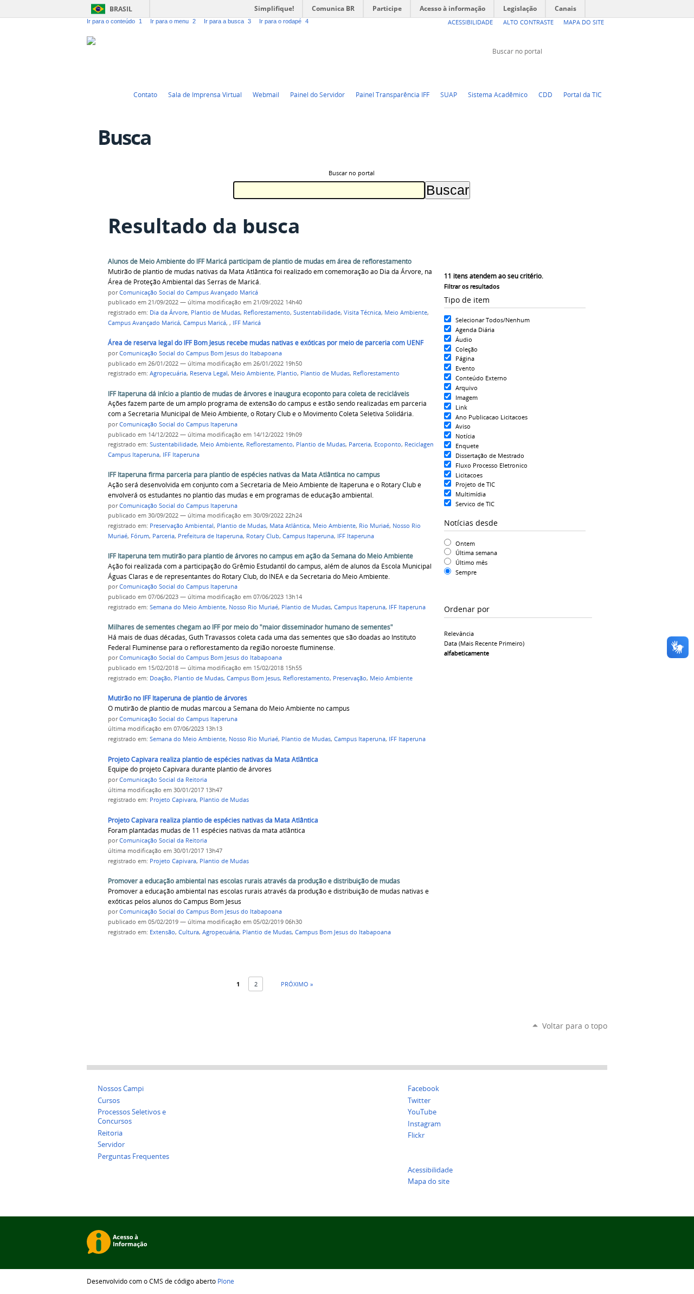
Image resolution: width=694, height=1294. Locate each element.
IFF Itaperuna (181, 454)
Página (464, 358)
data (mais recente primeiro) (484, 643)
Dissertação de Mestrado (489, 455)
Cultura (188, 932)
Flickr (588, 71)
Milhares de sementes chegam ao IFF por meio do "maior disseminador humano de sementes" (250, 627)
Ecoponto (387, 444)
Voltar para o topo (574, 1026)
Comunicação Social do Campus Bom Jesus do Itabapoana (200, 353)
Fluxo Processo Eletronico (491, 465)
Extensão (162, 932)
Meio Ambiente (405, 312)
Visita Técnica (362, 312)
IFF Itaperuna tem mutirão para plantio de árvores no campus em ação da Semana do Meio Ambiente (260, 555)
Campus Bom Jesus (253, 678)
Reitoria (110, 1133)
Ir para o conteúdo (114, 21)
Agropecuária (168, 373)
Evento (465, 368)
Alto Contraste (528, 22)
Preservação (350, 678)
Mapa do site (428, 1181)
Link (461, 407)
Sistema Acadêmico (498, 94)
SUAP (448, 94)
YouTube (561, 71)
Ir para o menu (173, 21)
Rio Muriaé (374, 526)
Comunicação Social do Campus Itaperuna (178, 424)
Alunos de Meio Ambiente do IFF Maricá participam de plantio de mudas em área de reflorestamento (260, 261)
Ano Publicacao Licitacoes (491, 417)
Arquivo (466, 388)
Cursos (109, 1100)
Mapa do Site (583, 22)
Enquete (467, 446)
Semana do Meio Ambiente (188, 607)
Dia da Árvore (169, 312)
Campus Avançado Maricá (144, 323)
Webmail (266, 94)
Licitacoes (469, 475)
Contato (145, 94)
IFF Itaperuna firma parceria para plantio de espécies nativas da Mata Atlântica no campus (244, 474)
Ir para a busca (227, 21)
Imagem (466, 397)
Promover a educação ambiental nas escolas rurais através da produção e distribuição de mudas (254, 880)
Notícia (465, 436)
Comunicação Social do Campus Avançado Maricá (188, 292)
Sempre (466, 572)
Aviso (463, 426)
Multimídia (470, 494)
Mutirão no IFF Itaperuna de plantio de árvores (177, 698)
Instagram (601, 71)
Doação (160, 678)
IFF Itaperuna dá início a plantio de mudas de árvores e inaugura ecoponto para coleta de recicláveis (258, 393)
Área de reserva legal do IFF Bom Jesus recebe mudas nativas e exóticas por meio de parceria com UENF (265, 342)
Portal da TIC (582, 94)
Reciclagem (419, 444)
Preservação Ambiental (182, 526)
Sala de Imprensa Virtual (205, 94)
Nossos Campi (121, 1088)
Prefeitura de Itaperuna (210, 536)
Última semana (476, 553)
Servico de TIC (474, 504)
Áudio (463, 339)
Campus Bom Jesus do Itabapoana (343, 932)
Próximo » (297, 984)
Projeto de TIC (475, 484)
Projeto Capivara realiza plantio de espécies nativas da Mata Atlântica (213, 759)
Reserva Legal (209, 373)
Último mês (471, 562)
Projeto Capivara (173, 800)
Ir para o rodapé (284, 21)
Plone (225, 1281)
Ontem (465, 543)
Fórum (140, 536)
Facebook (574, 71)
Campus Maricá (204, 323)
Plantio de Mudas (215, 312)
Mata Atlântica (289, 526)
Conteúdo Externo (481, 378)
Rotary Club (262, 536)
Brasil (121, 9)
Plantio (287, 373)
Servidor (111, 1144)
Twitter (547, 71)
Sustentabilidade (316, 312)
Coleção (466, 349)
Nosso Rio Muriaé (253, 607)
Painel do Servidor (317, 94)
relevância (459, 633)
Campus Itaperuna (133, 454)
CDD (545, 94)
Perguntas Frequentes (133, 1156)
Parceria (360, 444)
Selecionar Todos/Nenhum (492, 320)
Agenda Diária (474, 330)
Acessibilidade (470, 22)
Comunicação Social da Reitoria (163, 779)
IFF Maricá (247, 323)
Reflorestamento (266, 312)
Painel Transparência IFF (392, 94)
